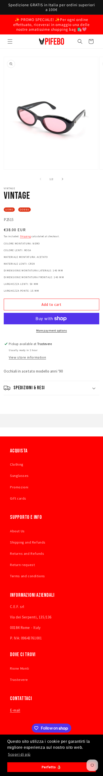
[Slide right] (62, 179)
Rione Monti (19, 668)
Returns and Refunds (27, 553)
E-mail (15, 710)
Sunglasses (19, 475)
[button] (10, 41)
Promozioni (19, 487)
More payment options (51, 330)
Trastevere (19, 679)
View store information (27, 357)
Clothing (17, 464)
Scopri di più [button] (19, 754)
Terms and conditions (27, 576)
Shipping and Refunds (28, 542)
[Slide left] (40, 179)
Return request (22, 565)
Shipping (25, 236)
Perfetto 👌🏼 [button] (52, 767)
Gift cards (18, 498)
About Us (17, 531)
